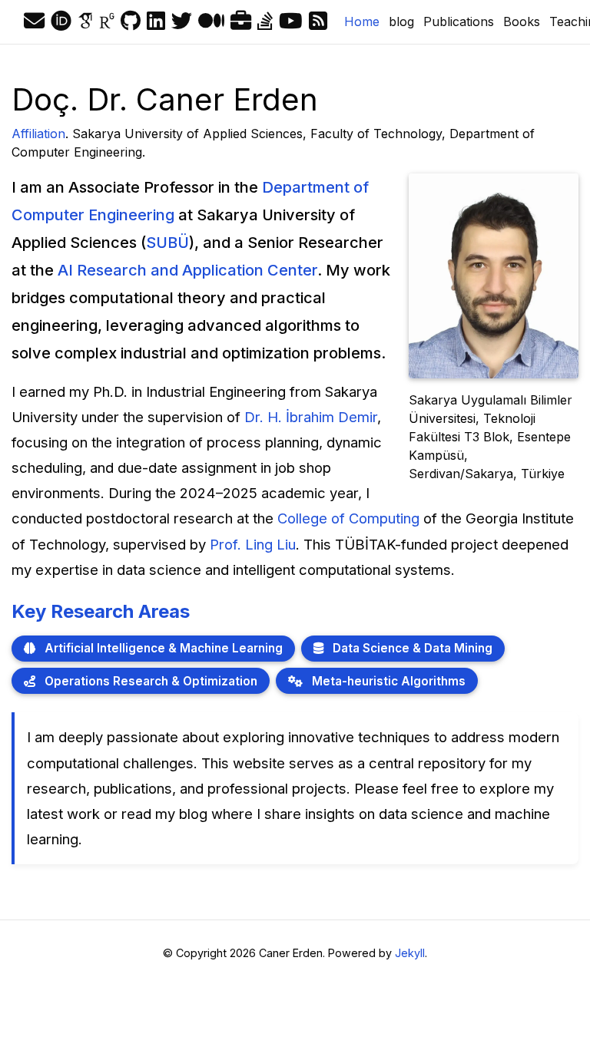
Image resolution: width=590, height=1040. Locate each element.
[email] (34, 21)
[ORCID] (61, 21)
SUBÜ (167, 242)
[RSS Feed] (318, 21)
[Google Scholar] (85, 21)
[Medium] (211, 21)
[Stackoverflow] (265, 21)
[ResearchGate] (106, 21)
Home (364, 21)
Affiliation (38, 133)
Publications (458, 21)
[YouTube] (291, 21)
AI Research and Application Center (187, 270)
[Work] (240, 21)
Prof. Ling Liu (253, 544)
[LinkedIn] (156, 21)
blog (401, 21)
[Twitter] (181, 21)
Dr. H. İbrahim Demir (310, 416)
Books (521, 21)
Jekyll (410, 952)
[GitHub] (131, 21)
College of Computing (348, 518)
